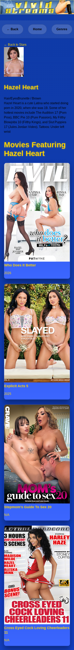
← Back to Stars (15, 44)
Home (37, 29)
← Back (12, 29)
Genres (61, 29)
